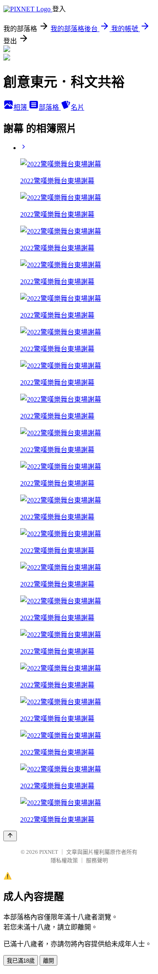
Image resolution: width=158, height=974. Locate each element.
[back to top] (10, 836)
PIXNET (48, 852)
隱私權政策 (64, 860)
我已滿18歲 (21, 961)
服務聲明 (97, 860)
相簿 (21, 107)
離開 (48, 961)
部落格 (50, 107)
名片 (77, 107)
